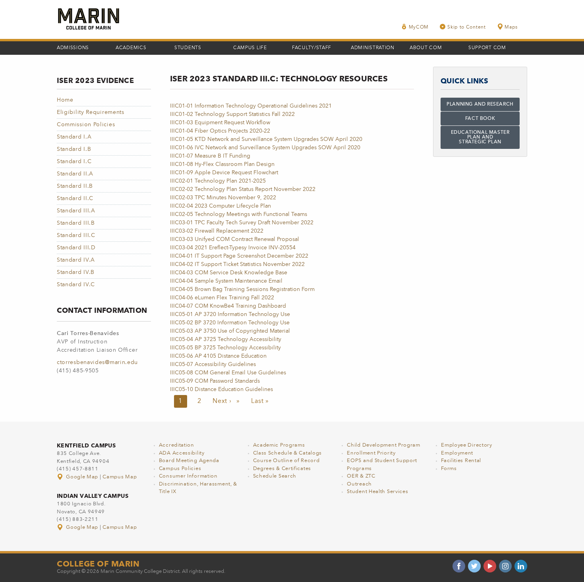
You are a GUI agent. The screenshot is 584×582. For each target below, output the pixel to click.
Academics (131, 48)
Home (65, 100)
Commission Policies (86, 124)
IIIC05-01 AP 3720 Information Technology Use (230, 314)
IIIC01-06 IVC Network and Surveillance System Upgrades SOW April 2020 (265, 147)
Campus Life (250, 48)
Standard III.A (76, 211)
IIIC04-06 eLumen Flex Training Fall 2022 (222, 298)
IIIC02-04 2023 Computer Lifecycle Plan (220, 206)
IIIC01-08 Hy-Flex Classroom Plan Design (222, 164)
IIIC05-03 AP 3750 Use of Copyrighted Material (230, 331)
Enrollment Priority (371, 453)
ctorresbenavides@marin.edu (97, 362)
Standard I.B (74, 149)
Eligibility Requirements (90, 112)
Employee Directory (466, 445)
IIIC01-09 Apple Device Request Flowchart (224, 172)
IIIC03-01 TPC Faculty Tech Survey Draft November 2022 (241, 222)
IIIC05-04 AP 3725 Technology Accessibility (225, 339)
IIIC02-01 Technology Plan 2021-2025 (218, 181)
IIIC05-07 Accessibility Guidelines (213, 364)
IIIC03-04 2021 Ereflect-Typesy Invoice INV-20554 (233, 248)
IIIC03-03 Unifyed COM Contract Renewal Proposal (234, 239)
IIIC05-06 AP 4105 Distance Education (218, 356)
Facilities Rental (461, 460)
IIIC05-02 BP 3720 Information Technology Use (230, 323)
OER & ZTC (361, 476)
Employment (457, 453)
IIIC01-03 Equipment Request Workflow (220, 122)
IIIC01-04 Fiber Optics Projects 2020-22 (220, 131)
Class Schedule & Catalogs (287, 453)
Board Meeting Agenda (189, 460)
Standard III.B (76, 223)
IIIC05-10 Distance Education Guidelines (221, 389)
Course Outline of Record (286, 460)
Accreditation (176, 445)
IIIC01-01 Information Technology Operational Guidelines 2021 (251, 106)
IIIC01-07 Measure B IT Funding (210, 156)
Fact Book (480, 118)
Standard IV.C (76, 284)
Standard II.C (75, 198)
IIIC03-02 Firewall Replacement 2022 (216, 231)
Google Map (82, 477)
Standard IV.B (76, 272)
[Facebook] (459, 566)
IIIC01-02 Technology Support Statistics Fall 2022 (232, 114)
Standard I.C (74, 161)
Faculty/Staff (311, 48)
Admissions (73, 48)
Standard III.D (76, 248)
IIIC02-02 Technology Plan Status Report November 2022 (242, 189)
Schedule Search (275, 476)
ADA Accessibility (182, 453)
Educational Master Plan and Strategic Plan (480, 137)
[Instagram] (505, 566)
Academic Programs (279, 445)
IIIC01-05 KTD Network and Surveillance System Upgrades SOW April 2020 (266, 139)
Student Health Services (377, 491)
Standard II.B (75, 186)
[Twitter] (474, 566)
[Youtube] (489, 566)
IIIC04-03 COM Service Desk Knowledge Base (228, 273)
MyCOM (419, 27)
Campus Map (119, 477)
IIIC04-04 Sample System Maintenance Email (226, 281)
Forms (449, 468)
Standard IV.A (76, 260)
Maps (511, 27)
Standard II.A (75, 174)
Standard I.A (74, 137)
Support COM (487, 48)
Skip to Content (466, 27)
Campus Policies (180, 468)
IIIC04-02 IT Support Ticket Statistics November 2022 (237, 264)
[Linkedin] (520, 566)
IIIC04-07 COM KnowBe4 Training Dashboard (228, 306)
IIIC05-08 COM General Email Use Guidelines (228, 373)
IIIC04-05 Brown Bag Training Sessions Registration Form (242, 289)
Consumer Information (188, 476)
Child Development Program (383, 445)
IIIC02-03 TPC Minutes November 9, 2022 (223, 197)
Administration (372, 48)
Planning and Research (480, 104)
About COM (426, 48)
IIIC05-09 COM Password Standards (215, 381)
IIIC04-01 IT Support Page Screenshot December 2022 (239, 256)
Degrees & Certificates (282, 468)
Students (187, 48)
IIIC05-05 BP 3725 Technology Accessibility (225, 348)
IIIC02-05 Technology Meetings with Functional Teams (238, 214)
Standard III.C (76, 235)
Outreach (359, 484)
